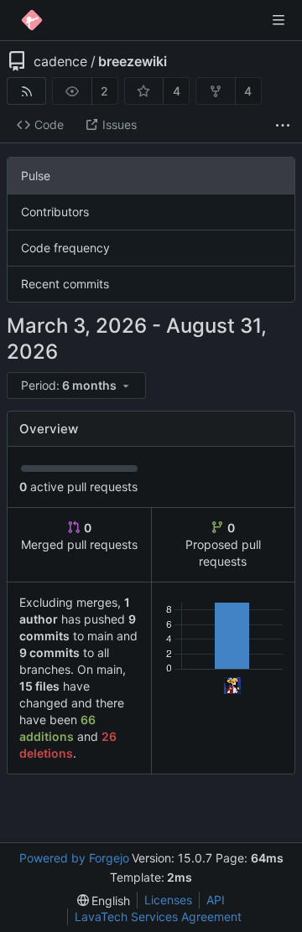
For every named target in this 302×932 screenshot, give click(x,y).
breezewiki (132, 61)
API (215, 900)
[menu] (77, 386)
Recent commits (65, 284)
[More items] (282, 125)
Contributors (55, 212)
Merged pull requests (79, 535)
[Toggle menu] (278, 20)
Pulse (35, 175)
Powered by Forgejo (74, 858)
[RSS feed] (26, 91)
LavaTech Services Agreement (158, 916)
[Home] (31, 20)
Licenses (168, 900)
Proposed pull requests (223, 544)
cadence (60, 61)
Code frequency (65, 248)
